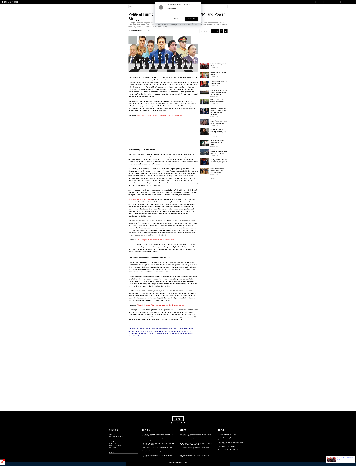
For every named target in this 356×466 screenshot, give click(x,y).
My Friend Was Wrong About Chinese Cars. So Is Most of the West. (196, 439)
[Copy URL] (226, 31)
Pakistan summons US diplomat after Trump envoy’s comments (217, 170)
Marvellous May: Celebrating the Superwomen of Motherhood (231, 442)
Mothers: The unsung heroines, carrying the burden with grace (234, 438)
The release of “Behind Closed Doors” (228, 453)
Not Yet (176, 19)
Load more (213, 178)
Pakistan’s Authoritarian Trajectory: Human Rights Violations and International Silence (194, 448)
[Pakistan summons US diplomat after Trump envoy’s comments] (204, 171)
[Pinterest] (178, 423)
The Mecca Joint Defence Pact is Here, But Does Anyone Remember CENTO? (195, 435)
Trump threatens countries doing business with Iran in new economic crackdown (218, 161)
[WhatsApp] (221, 31)
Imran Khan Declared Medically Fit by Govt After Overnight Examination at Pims (158, 443)
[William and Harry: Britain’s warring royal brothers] (204, 101)
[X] (217, 31)
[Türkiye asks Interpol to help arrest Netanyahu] (204, 84)
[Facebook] (213, 31)
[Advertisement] (163, 132)
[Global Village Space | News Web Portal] (10, 2)
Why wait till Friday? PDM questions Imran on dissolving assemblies (160, 305)
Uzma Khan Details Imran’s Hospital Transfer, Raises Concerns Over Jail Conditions (157, 439)
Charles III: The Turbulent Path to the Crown (230, 450)
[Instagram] (175, 423)
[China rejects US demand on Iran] (204, 75)
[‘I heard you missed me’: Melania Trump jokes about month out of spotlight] (204, 122)
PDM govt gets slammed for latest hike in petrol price (155, 240)
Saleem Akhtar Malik (136, 30)
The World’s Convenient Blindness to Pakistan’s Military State (195, 455)
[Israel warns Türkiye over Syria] (204, 66)
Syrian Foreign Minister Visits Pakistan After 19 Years (217, 142)
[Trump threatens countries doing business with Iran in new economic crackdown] (204, 161)
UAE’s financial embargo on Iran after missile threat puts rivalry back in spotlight (219, 151)
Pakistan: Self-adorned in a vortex (227, 435)
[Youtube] (184, 423)
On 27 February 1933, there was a (140, 199)
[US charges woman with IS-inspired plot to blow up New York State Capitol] (204, 92)
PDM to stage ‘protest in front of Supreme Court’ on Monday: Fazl (159, 115)
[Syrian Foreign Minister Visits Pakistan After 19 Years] (204, 143)
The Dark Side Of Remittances (188, 452)
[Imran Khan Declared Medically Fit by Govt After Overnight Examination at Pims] (204, 131)
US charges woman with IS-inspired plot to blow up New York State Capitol (218, 92)
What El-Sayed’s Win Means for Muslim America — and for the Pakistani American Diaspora (196, 443)
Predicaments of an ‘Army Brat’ (227, 446)
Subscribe (191, 19)
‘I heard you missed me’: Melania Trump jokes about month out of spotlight (218, 121)
